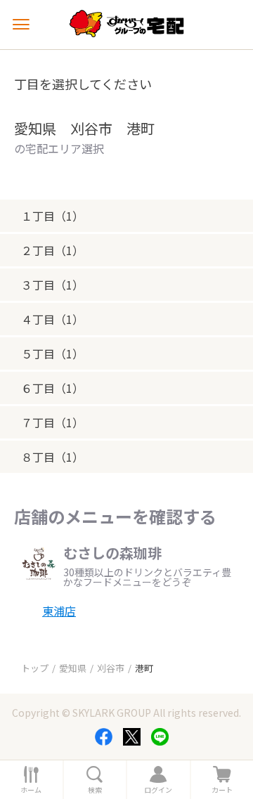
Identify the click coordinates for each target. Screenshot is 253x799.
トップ (34, 668)
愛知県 (72, 668)
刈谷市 (110, 668)
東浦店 (59, 610)
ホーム (30, 789)
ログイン (158, 789)
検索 (95, 789)
